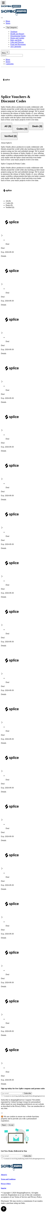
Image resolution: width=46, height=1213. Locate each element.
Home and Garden (17, 38)
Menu (4, 53)
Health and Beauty (17, 34)
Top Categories (12, 27)
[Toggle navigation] (3, 3)
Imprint (3, 1188)
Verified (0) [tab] (10, 207)
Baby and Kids (16, 40)
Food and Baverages (18, 44)
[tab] (6, 126)
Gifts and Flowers (17, 42)
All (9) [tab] (8, 201)
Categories (10, 64)
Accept (11, 1125)
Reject (4, 1125)
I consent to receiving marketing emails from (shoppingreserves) (24, 1096)
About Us (4, 1175)
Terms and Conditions (8, 1179)
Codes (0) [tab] (9, 203)
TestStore (13, 32)
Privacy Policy (6, 1184)
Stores (8, 23)
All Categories (15, 47)
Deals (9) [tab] (9, 205)
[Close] (2, 17)
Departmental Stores (17, 36)
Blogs (8, 21)
